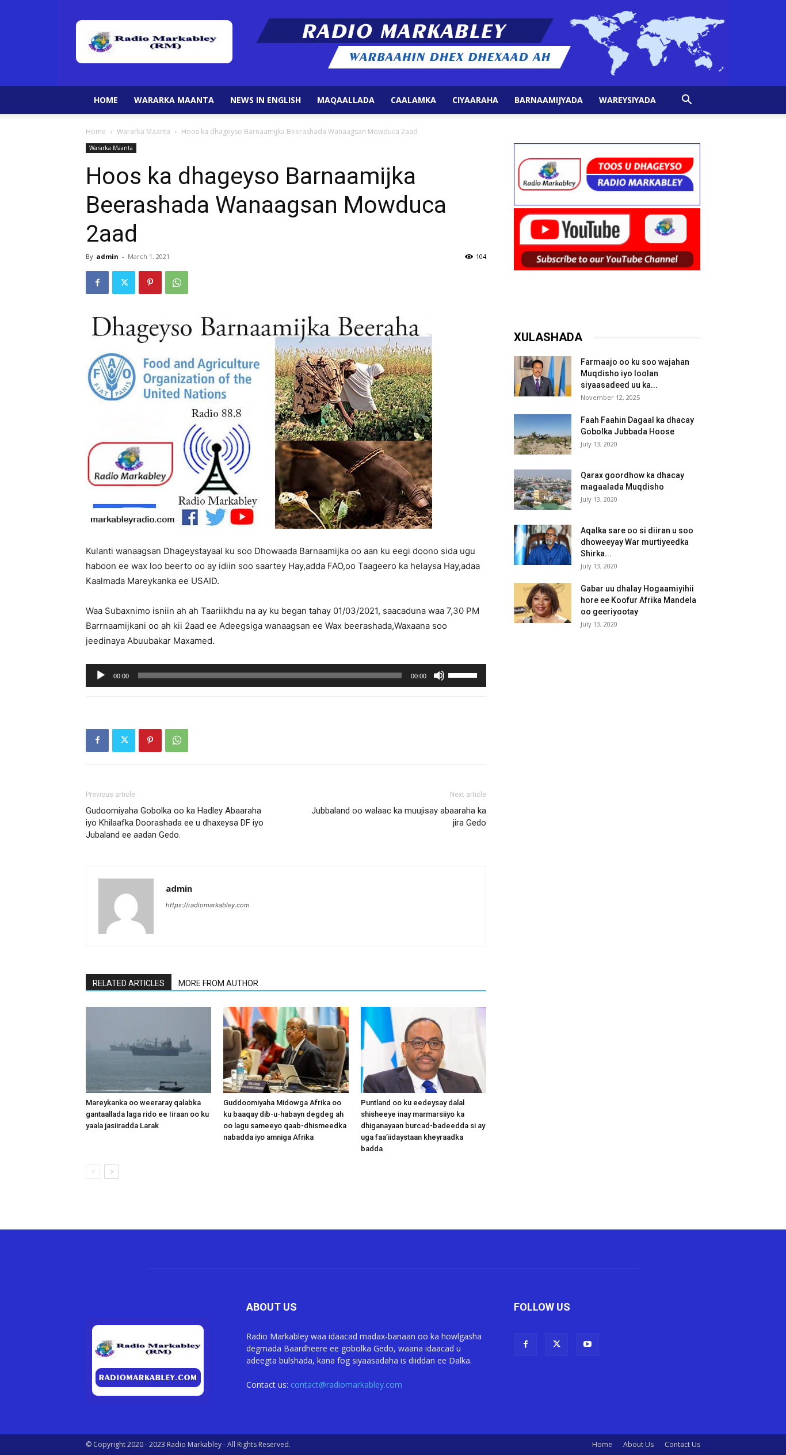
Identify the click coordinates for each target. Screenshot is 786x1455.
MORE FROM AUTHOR (218, 983)
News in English (265, 99)
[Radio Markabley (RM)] (393, 43)
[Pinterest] (150, 282)
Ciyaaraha (475, 99)
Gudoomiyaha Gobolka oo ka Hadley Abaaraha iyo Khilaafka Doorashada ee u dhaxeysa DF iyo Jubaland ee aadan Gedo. (175, 822)
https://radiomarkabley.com (208, 905)
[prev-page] (93, 1171)
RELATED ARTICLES (129, 983)
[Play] (100, 675)
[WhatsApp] (176, 282)
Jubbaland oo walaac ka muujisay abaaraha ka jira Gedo (398, 816)
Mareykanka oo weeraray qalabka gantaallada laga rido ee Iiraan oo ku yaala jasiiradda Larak (147, 1114)
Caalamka (413, 99)
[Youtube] (587, 1344)
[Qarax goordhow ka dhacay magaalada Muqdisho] (542, 489)
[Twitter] (123, 282)
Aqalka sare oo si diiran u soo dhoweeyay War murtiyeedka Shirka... (637, 542)
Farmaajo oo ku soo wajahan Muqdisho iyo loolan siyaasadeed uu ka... (635, 373)
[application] (286, 675)
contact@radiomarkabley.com (346, 1384)
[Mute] (439, 675)
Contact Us (682, 1444)
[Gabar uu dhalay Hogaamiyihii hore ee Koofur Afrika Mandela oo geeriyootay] (542, 603)
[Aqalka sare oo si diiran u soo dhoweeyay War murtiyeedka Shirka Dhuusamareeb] (542, 545)
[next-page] (111, 1171)
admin (107, 256)
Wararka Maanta (174, 99)
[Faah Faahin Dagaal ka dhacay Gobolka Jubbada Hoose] (542, 434)
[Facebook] (97, 282)
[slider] (464, 674)
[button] (686, 101)
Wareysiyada (627, 99)
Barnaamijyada (548, 99)
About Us (638, 1444)
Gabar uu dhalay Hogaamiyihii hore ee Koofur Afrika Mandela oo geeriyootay (638, 600)
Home (106, 99)
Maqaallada (346, 99)
